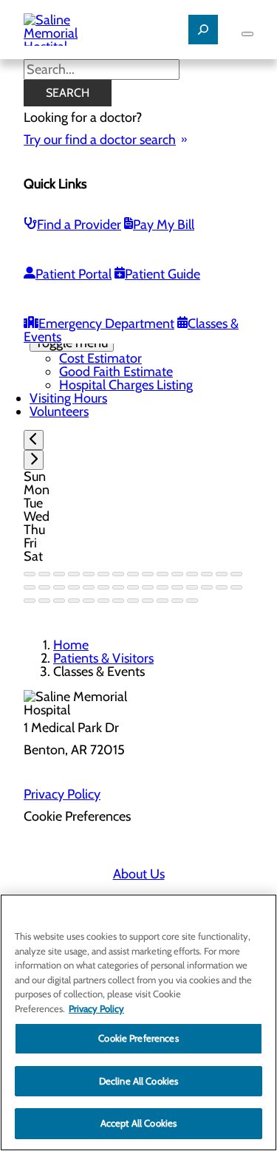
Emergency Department (106, 323)
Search (67, 93)
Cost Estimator (100, 358)
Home (71, 645)
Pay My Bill (163, 224)
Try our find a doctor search (100, 140)
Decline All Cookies (138, 1081)
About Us (139, 874)
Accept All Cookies (138, 1123)
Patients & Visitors (103, 658)
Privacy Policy (62, 794)
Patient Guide (162, 274)
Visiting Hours (68, 398)
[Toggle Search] (203, 29)
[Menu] (247, 34)
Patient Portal (73, 274)
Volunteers (59, 411)
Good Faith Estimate (116, 371)
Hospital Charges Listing (126, 385)
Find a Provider (79, 224)
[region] (138, 1022)
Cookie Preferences (138, 1038)
